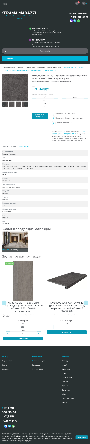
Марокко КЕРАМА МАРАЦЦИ (27, 67)
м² (45, 97)
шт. (45, 103)
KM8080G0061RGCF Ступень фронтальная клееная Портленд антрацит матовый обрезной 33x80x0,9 (67, 306)
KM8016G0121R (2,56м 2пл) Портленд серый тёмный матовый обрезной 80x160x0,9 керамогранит (23, 306)
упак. (75, 97)
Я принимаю (81, 437)
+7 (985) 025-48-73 (68, 134)
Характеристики (9, 146)
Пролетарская (38, 40)
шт (67, 324)
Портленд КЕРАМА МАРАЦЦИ (50, 67)
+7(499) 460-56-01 (78, 13)
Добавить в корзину (39, 116)
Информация (24, 146)
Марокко (5, 250)
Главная (5, 67)
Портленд (14, 250)
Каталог (12, 67)
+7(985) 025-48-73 (78, 17)
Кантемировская (40, 28)
